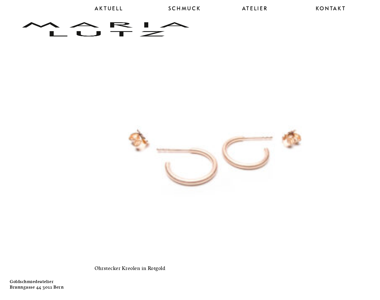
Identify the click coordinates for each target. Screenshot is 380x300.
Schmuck (184, 9)
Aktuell (109, 9)
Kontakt (331, 9)
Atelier (255, 9)
